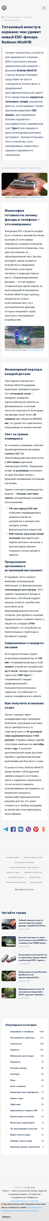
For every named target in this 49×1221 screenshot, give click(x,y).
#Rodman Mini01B (12, 20)
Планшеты (15, 1062)
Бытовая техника (18, 1068)
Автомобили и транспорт (22, 1038)
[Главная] (5, 7)
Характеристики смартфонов (24, 1092)
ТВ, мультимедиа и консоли (23, 1129)
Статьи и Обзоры (13, 17)
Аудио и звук (16, 1098)
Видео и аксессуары (20, 1135)
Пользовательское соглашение (24, 1201)
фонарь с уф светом (34, 872)
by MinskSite (30, 1187)
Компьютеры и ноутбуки (22, 1116)
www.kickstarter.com (35, 197)
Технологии (16, 1044)
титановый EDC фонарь (24, 862)
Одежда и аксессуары (21, 1141)
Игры (12, 1080)
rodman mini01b (9, 168)
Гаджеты (27, 17)
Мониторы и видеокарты (22, 1123)
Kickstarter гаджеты (17, 877)
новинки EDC (35, 877)
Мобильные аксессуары (22, 1056)
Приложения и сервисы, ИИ (23, 1110)
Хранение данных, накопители (25, 1147)
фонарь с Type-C (14, 872)
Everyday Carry (37, 882)
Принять (6, 1217)
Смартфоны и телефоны (22, 1031)
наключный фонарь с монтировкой (25, 867)
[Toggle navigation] (43, 7)
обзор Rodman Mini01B (33, 857)
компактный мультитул (16, 882)
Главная (2, 17)
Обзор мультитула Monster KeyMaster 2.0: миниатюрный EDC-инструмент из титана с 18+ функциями (33, 977)
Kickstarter (29, 889)
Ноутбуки (14, 1074)
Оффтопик (15, 1104)
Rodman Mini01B (13, 857)
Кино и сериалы (18, 1086)
